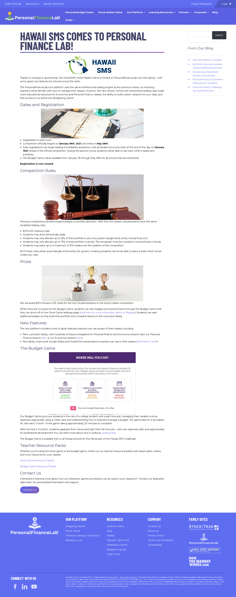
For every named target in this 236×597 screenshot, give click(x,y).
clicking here (109, 432)
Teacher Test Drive (118, 540)
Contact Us (29, 489)
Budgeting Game (75, 526)
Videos (110, 535)
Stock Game (73, 530)
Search (219, 35)
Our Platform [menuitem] (135, 12)
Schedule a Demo (117, 544)
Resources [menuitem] (32, 3)
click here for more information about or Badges (108, 312)
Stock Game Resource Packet (37, 460)
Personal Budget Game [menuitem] (79, 12)
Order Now (113, 554)
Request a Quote (116, 549)
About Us (153, 530)
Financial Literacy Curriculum (82, 535)
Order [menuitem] (68, 20)
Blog (109, 530)
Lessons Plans (115, 526)
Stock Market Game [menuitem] (110, 12)
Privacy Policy (156, 535)
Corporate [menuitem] (200, 12)
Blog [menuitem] (215, 12)
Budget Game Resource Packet (38, 466)
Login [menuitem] (224, 3)
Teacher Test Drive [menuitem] (53, 3)
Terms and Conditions (160, 540)
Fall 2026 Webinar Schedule (207, 60)
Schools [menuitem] (183, 12)
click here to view (147, 341)
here (43, 337)
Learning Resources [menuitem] (161, 12)
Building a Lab (74, 540)
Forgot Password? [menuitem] (201, 3)
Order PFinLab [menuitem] (13, 3)
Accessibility (155, 544)
